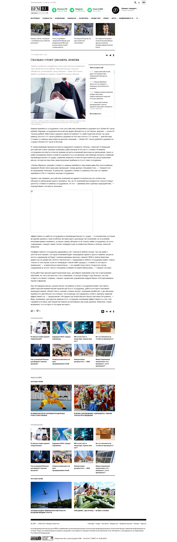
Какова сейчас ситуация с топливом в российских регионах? (40, 40)
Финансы (71, 18)
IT (137, 18)
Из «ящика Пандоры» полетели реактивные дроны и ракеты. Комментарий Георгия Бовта (104, 42)
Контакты (105, 523)
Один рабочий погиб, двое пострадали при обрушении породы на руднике (100, 74)
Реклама (91, 523)
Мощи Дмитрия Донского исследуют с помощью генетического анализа (99, 85)
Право (106, 18)
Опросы (143, 523)
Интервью (35, 18)
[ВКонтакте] (106, 55)
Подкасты (47, 18)
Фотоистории (37, 382)
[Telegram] (110, 55)
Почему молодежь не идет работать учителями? (82, 40)
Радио (98, 523)
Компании (60, 18)
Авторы (136, 523)
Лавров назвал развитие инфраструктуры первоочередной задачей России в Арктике (101, 95)
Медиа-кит (114, 523)
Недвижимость (126, 18)
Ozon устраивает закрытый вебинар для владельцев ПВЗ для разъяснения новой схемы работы (61, 42)
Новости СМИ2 (36, 377)
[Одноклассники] (113, 55)
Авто (114, 18)
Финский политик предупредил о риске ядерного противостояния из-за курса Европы (101, 105)
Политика (83, 18)
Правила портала (125, 523)
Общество (96, 18)
